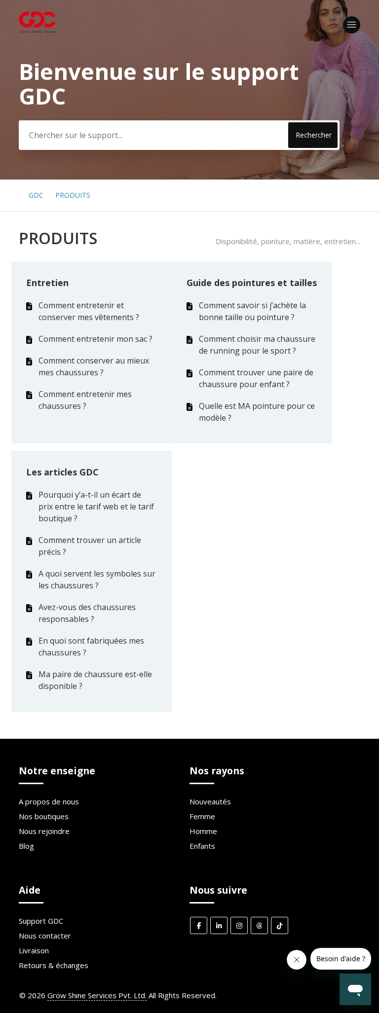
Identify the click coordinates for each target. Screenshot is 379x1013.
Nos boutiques (44, 816)
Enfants (202, 846)
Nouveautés (210, 801)
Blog (26, 846)
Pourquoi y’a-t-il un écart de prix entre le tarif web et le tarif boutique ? (96, 506)
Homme (203, 831)
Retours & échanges (53, 965)
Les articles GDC (62, 472)
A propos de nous (49, 801)
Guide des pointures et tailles (252, 283)
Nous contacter (45, 936)
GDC (36, 195)
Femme (202, 816)
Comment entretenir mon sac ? (95, 338)
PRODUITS (72, 195)
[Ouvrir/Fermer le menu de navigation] (351, 25)
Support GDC (41, 921)
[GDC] (39, 32)
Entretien (47, 283)
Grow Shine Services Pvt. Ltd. (97, 995)
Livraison (34, 950)
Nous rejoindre (44, 831)
